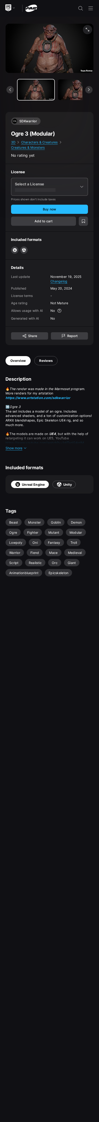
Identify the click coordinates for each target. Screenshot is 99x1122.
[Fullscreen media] (87, 29)
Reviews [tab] (46, 361)
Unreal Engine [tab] (33, 484)
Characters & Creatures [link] (39, 142)
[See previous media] (10, 89)
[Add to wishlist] (83, 221)
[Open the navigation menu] (90, 8)
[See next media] (89, 89)
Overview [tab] (18, 361)
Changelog (58, 281)
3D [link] (13, 142)
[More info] (59, 310)
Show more (14, 448)
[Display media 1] (76, 89)
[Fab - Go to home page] (31, 8)
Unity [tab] (67, 484)
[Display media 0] (35, 89)
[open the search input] (80, 8)
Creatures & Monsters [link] (28, 147)
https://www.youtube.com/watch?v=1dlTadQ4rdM (45, 443)
